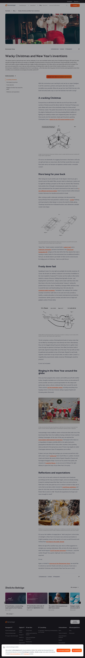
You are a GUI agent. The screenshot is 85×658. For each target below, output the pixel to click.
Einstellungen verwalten (63, 650)
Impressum (26, 654)
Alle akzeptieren (77, 650)
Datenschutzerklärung (15, 654)
